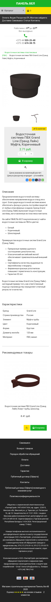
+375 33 (25, 43)
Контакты (35, 20)
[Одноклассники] (30, 180)
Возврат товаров (25, 448)
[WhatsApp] (42, 180)
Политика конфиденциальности (25, 496)
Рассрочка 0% (22, 18)
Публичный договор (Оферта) (25, 476)
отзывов (38, 592)
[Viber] (39, 180)
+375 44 (25, 40)
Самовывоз (17, 20)
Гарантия (25, 471)
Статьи (27, 20)
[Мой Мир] (33, 180)
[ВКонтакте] (27, 180)
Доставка (6, 20)
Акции (13, 18)
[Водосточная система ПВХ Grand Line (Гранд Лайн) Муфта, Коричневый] (25, 86)
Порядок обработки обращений (25, 454)
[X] (36, 180)
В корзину (27, 161)
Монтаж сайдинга (38, 18)
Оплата (5, 18)
